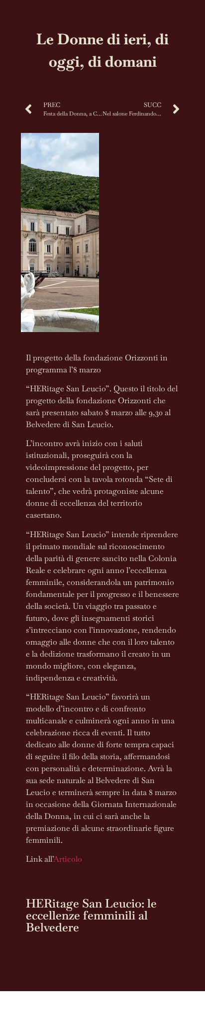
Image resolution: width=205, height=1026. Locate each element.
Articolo (67, 859)
